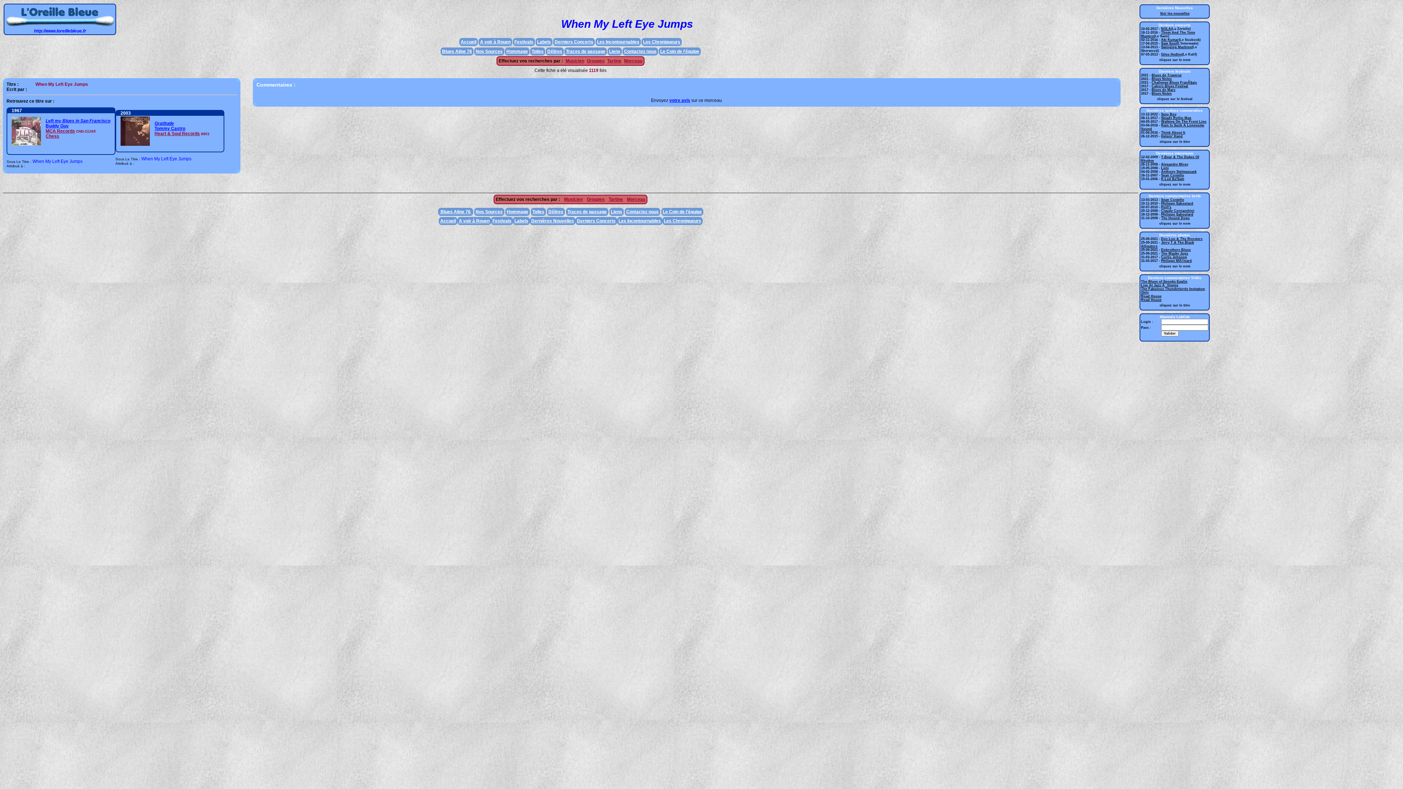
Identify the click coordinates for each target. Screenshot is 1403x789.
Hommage (517, 51)
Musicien (575, 61)
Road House (1151, 296)
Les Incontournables (618, 42)
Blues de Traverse (1167, 75)
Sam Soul (1169, 43)
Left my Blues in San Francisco (78, 120)
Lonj (1165, 168)
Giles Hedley (1171, 54)
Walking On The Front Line (1183, 121)
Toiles (538, 51)
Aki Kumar (1170, 40)
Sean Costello (1172, 175)
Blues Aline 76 (457, 51)
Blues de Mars (1163, 90)
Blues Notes (1162, 79)
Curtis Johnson (1174, 257)
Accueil (468, 42)
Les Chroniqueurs (661, 42)
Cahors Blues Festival (1170, 86)
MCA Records (60, 131)
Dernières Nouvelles (552, 221)
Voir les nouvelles (1175, 13)
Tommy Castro (170, 128)
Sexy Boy (1168, 114)
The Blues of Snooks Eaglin (1164, 281)
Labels (544, 42)
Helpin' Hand (1172, 136)
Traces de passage (585, 51)
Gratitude (164, 123)
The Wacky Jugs (1174, 253)
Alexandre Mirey (1174, 164)
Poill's (1166, 207)
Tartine (614, 61)
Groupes (596, 61)
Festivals (523, 42)
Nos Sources (489, 51)
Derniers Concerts (574, 42)
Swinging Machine (1176, 47)
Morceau (633, 61)
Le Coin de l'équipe (679, 51)
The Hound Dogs (1175, 218)
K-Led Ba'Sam (1172, 179)
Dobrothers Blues (1176, 250)
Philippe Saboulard (1177, 203)
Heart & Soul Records (177, 133)
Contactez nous (640, 51)
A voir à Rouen (495, 42)
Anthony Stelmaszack (1179, 172)
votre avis (679, 100)
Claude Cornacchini (1177, 211)
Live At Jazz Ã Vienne (1159, 285)
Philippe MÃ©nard (1176, 261)
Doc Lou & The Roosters (1181, 239)
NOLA (1166, 29)
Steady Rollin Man (1176, 118)
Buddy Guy (57, 126)
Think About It (1173, 132)
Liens (614, 51)
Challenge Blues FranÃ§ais (1174, 82)
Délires (554, 51)
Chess (52, 136)
